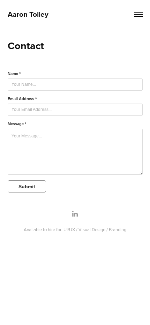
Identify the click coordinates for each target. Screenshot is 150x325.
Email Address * (22, 99)
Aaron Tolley (28, 14)
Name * (14, 73)
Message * (17, 124)
